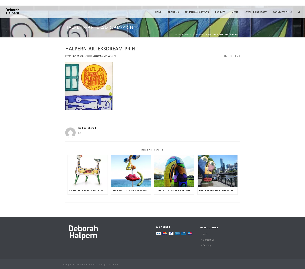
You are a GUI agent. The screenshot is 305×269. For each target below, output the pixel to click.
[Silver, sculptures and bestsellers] (88, 171)
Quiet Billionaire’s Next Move (174, 190)
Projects (220, 12)
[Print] (225, 56)
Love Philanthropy (256, 12)
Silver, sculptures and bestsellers (88, 190)
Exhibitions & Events (197, 12)
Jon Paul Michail (76, 55)
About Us (173, 12)
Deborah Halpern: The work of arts (218, 190)
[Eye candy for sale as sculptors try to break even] (131, 171)
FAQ (205, 234)
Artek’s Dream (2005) (194, 34)
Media (235, 12)
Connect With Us (282, 12)
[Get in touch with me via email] (79, 133)
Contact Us (208, 239)
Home (158, 12)
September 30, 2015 (103, 55)
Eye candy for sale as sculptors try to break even (132, 190)
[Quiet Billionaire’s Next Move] (174, 171)
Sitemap (207, 244)
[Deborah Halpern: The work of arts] (217, 171)
